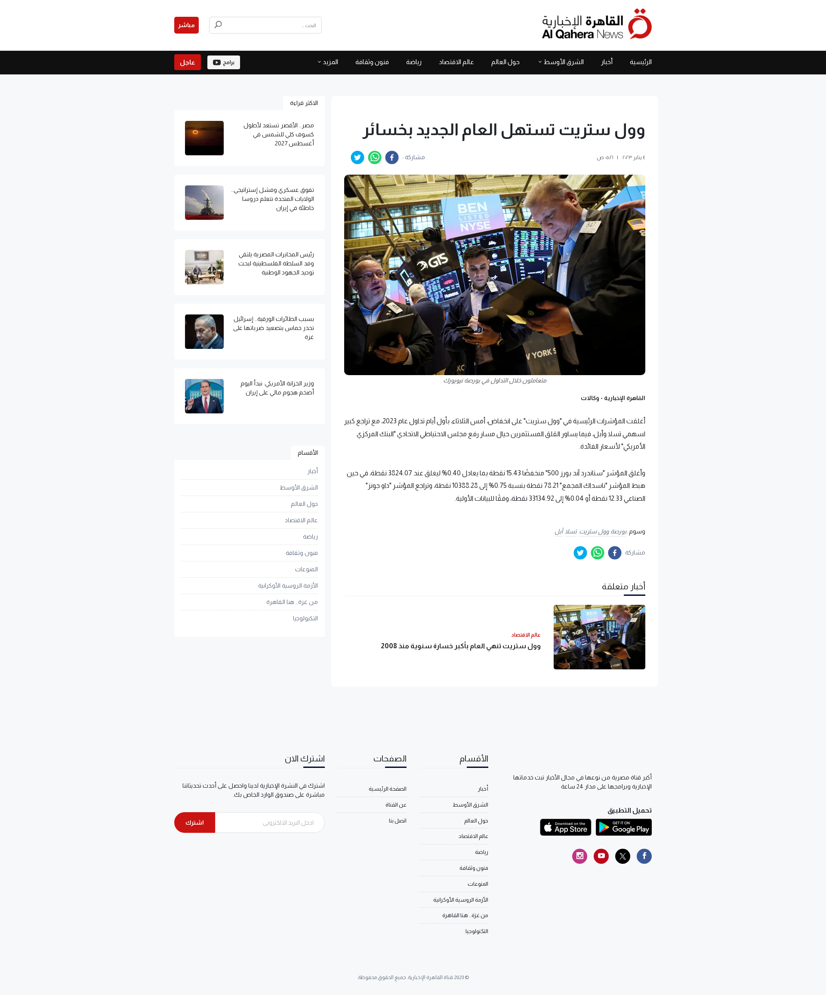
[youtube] (601, 856)
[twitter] (357, 157)
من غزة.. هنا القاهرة (292, 601)
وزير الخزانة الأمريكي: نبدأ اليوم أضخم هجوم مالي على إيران (277, 388)
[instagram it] (579, 856)
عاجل (187, 62)
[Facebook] (644, 856)
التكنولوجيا (305, 618)
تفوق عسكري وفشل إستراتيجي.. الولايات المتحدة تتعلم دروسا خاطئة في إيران (272, 198)
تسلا (571, 531)
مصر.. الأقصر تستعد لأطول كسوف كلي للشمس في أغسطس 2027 (278, 134)
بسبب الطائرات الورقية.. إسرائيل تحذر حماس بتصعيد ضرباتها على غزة (273, 327)
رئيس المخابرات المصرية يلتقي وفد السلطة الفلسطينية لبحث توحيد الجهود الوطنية (276, 263)
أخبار (607, 61)
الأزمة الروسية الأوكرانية (288, 585)
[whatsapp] (375, 157)
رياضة (414, 61)
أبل (559, 531)
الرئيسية (641, 61)
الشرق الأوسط (563, 61)
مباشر (186, 25)
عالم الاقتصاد (456, 61)
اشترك (194, 822)
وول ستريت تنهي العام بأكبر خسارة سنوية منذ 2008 (461, 646)
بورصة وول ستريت (602, 531)
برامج (228, 62)
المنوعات (306, 569)
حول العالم (505, 61)
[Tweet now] (622, 856)
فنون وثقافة (372, 61)
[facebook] (392, 157)
